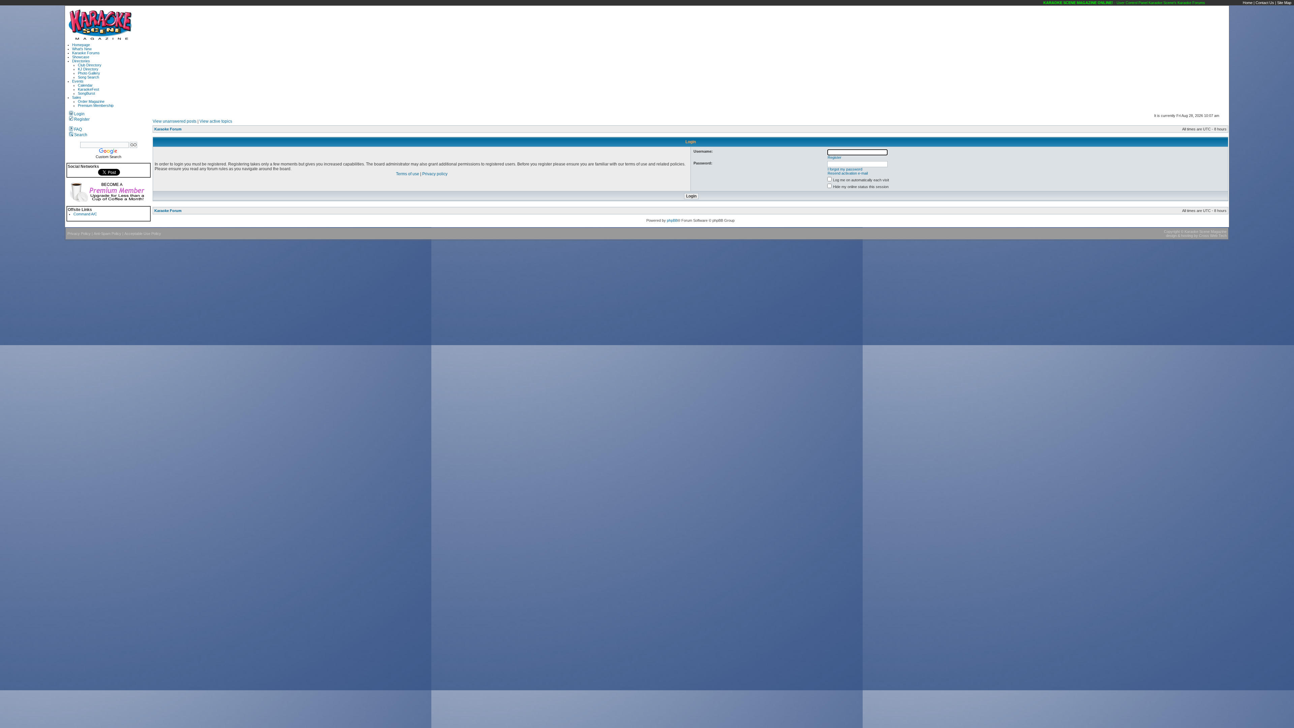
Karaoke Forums (86, 53)
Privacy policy (435, 174)
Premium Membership (96, 105)
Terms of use (407, 174)
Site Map (1284, 3)
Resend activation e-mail (848, 173)
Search (80, 134)
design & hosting (1179, 236)
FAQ (77, 129)
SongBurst (86, 93)
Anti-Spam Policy (107, 234)
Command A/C (85, 214)
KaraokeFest (88, 89)
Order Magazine (91, 101)
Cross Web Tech (1213, 236)
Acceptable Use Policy (142, 234)
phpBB (672, 220)
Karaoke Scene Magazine (1205, 232)
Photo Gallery (89, 73)
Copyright (1172, 232)
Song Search (88, 77)
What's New (82, 49)
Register (81, 119)
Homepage (81, 45)
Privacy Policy (79, 234)
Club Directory (89, 65)
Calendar (85, 85)
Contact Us (1265, 3)
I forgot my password (845, 169)
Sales (76, 97)
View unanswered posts (174, 121)
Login (79, 114)
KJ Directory (88, 69)
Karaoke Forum (168, 129)
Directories (81, 61)
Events (78, 81)
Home (1248, 3)
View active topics (215, 121)
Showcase (80, 57)
